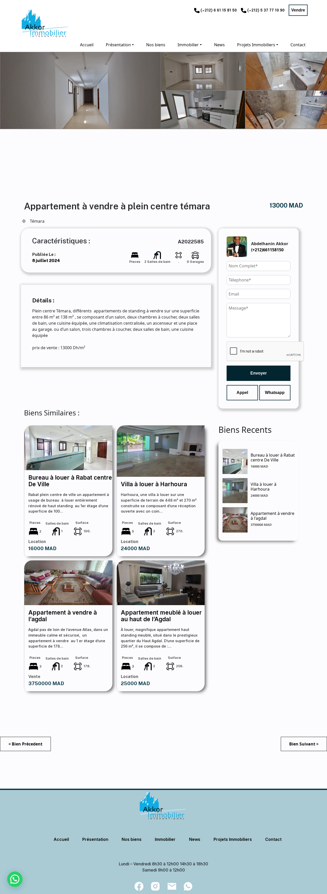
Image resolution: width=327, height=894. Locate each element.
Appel (242, 392)
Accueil (61, 839)
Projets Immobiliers (233, 839)
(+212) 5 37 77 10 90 (266, 10)
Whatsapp (275, 392)
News (194, 839)
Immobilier (165, 839)
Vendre (298, 10)
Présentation (95, 839)
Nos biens (132, 839)
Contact (273, 839)
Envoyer (258, 373)
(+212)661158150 (267, 250)
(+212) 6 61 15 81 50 (219, 10)
